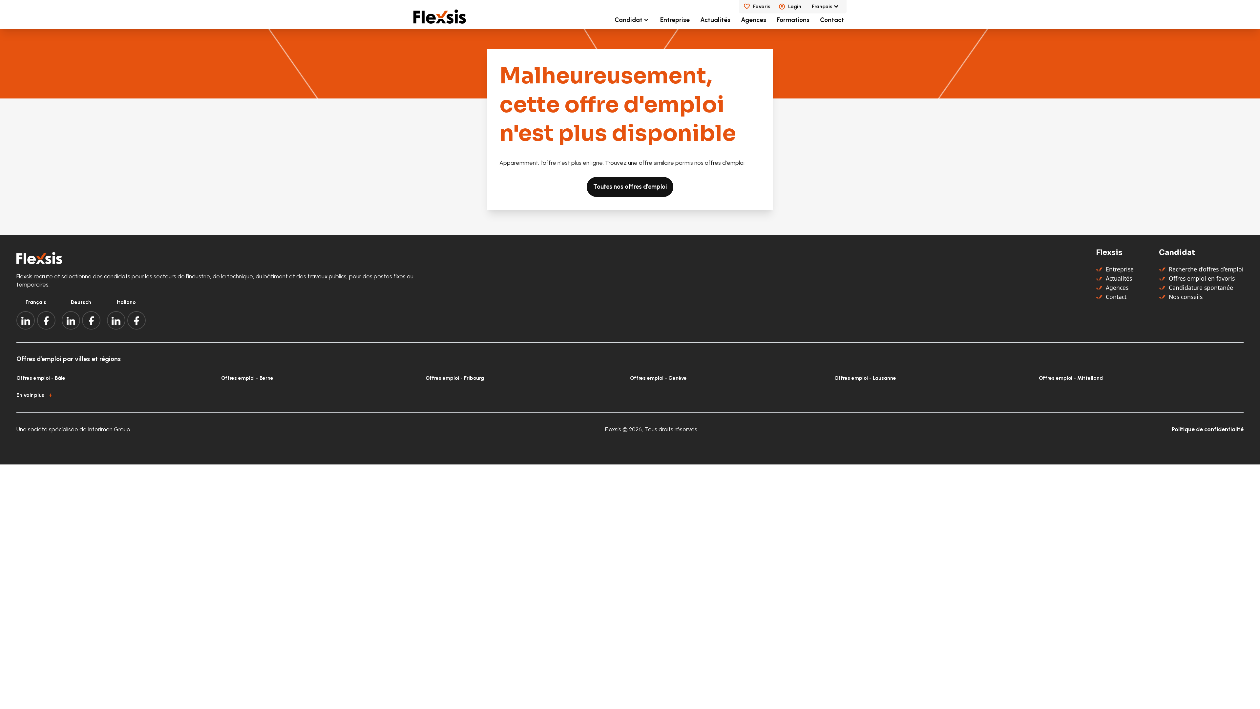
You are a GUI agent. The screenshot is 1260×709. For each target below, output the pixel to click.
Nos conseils (1186, 297)
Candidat (628, 20)
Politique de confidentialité (1208, 429)
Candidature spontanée (1201, 287)
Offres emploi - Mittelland (1071, 378)
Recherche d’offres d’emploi (1206, 269)
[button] (629, 394)
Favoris (761, 6)
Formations (793, 20)
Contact (832, 20)
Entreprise (675, 20)
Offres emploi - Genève (658, 378)
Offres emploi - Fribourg (455, 378)
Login (794, 6)
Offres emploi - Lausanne (865, 378)
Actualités (715, 20)
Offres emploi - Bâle (40, 378)
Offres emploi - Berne (247, 378)
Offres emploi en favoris (1202, 278)
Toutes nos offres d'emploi (630, 186)
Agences (753, 20)
